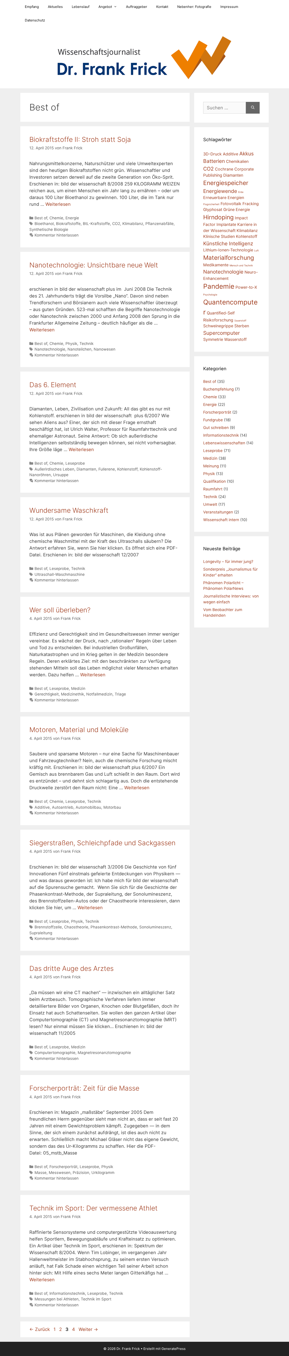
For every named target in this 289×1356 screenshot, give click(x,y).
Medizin (78, 688)
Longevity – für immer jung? (228, 561)
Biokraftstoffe (68, 223)
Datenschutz (35, 20)
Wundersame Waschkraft (68, 510)
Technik (86, 343)
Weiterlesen (58, 204)
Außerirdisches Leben (54, 469)
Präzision (81, 1172)
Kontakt (162, 7)
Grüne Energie (236, 209)
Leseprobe (75, 463)
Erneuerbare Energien (223, 197)
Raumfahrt (212, 489)
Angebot (105, 7)
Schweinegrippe (218, 325)
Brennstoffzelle (48, 927)
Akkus (246, 153)
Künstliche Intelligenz (228, 243)
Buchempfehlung (218, 389)
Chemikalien (237, 161)
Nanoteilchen (79, 349)
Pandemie (218, 286)
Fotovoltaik (231, 203)
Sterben (241, 325)
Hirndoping (218, 217)
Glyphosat (212, 209)
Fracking (250, 203)
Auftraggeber (136, 7)
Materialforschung (228, 257)
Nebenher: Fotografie (194, 7)
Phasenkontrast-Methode (114, 927)
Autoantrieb (62, 807)
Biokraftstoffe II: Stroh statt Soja (80, 139)
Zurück (39, 1329)
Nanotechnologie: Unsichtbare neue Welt (93, 265)
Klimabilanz (132, 223)
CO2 (116, 223)
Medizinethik (72, 694)
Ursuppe (60, 475)
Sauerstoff (240, 320)
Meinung (211, 466)
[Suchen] (253, 108)
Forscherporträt (63, 1166)
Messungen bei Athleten (57, 1299)
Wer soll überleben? (60, 610)
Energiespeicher (225, 182)
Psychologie (210, 294)
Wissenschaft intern (221, 520)
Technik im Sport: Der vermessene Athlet (93, 1208)
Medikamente (215, 264)
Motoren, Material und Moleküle (78, 730)
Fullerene (106, 469)
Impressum (229, 7)
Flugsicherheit (211, 204)
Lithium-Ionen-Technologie (228, 250)
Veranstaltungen (218, 512)
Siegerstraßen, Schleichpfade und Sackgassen (102, 843)
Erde (240, 192)
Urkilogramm (102, 1172)
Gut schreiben (216, 427)
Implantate (226, 224)
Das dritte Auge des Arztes (71, 968)
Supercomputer (221, 333)
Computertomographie (55, 1052)
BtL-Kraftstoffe (96, 223)
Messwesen (59, 1172)
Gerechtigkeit (47, 694)
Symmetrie (213, 339)
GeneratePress (173, 1349)
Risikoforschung (218, 320)
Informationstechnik (67, 1293)
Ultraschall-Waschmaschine (60, 574)
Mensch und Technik (241, 265)
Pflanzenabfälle (159, 223)
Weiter (88, 1329)
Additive (42, 807)
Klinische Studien (219, 236)
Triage (120, 694)
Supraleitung (40, 933)
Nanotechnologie (50, 349)
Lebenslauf (80, 7)
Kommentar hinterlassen (57, 235)
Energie (72, 218)
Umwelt (210, 504)
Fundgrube (213, 420)
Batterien (214, 161)
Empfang (32, 7)
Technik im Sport (96, 1299)
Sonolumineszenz (155, 927)
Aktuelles (55, 7)
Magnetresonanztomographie (104, 1052)
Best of (41, 218)
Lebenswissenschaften (224, 443)
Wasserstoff (235, 339)
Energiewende (220, 191)
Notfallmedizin (99, 694)
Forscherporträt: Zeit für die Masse (84, 1088)
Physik (71, 343)
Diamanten (86, 469)
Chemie (56, 218)
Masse (41, 1172)
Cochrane (224, 169)
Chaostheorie (76, 927)
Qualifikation (214, 481)
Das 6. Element (52, 385)
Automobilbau (88, 807)
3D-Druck (212, 154)
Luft (256, 250)
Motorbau (112, 807)
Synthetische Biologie (48, 229)
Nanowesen (104, 349)
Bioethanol (44, 223)
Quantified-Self (221, 313)
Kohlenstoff (127, 469)
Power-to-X (246, 287)
